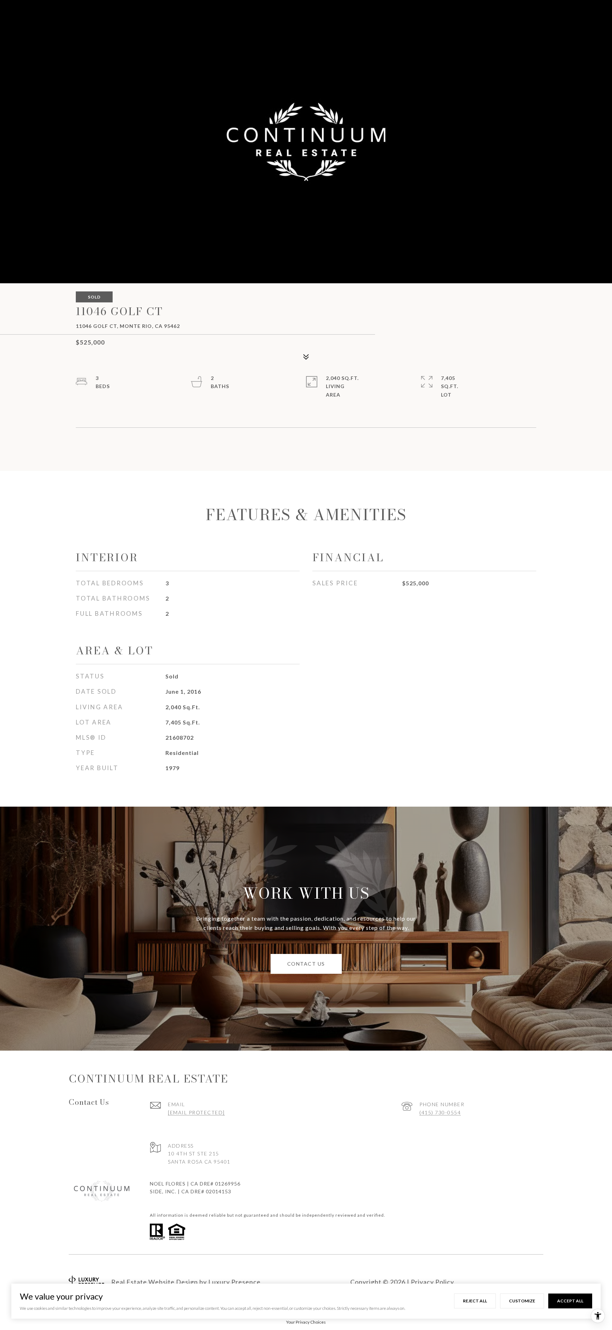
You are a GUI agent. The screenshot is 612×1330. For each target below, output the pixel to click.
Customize (522, 1300)
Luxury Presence (234, 1282)
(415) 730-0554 (440, 1112)
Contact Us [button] (306, 964)
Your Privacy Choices (306, 1322)
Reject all (475, 1300)
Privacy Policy (432, 1282)
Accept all (570, 1300)
